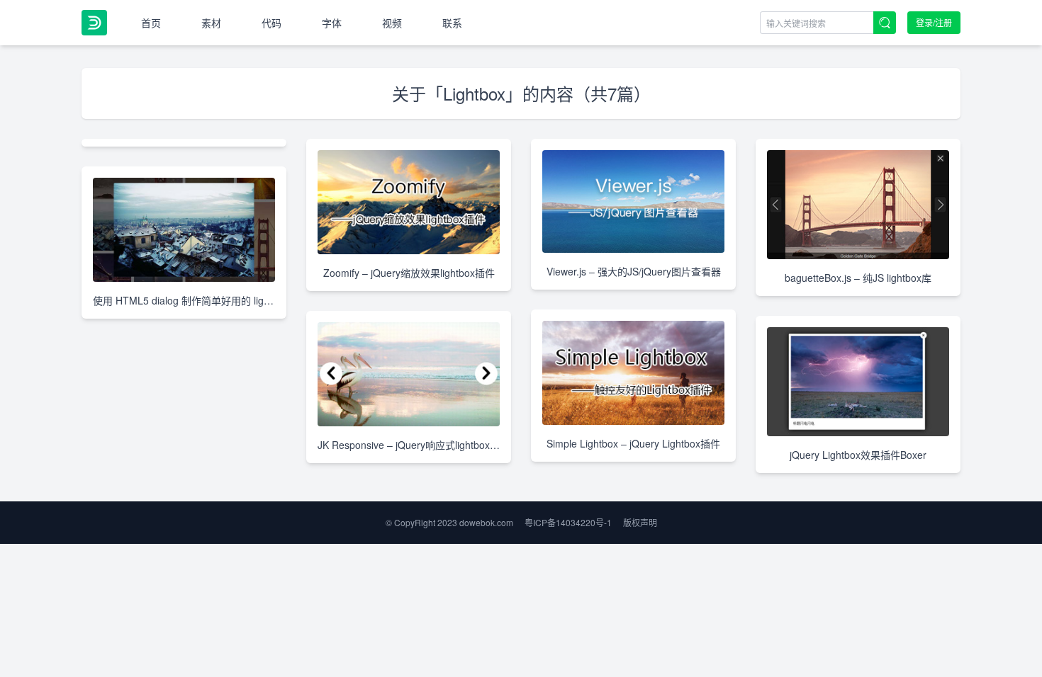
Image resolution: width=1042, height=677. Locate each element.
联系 (452, 23)
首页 (151, 23)
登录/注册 (934, 22)
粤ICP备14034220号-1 (568, 522)
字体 (332, 23)
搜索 (884, 22)
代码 (271, 23)
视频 (392, 23)
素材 (211, 23)
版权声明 (640, 522)
